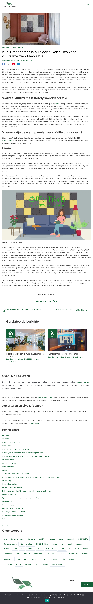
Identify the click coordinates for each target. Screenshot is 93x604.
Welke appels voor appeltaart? (13, 508)
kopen (62, 548)
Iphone (39, 548)
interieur (31, 548)
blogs (79, 382)
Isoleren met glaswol (9, 463)
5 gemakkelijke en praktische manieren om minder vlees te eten (25, 456)
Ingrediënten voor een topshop (63, 354)
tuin (63, 559)
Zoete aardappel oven (10, 505)
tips (44, 559)
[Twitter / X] (8, 64)
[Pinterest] (13, 64)
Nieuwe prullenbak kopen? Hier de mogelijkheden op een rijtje (23, 310)
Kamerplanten (51, 548)
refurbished (8, 559)
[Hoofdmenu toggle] (88, 5)
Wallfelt (57, 104)
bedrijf (41, 539)
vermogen (73, 559)
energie (54, 544)
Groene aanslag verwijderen (12, 515)
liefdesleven (8, 554)
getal (70, 544)
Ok (47, 601)
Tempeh (5, 526)
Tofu (4, 522)
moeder (27, 554)
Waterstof (5, 439)
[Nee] (90, 598)
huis (22, 548)
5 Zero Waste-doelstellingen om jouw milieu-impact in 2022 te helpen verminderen (32, 477)
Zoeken (71, 580)
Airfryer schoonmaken (10, 494)
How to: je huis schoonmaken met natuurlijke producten (22, 453)
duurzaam (83, 539)
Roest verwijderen (8, 467)
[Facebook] (3, 64)
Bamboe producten (17, 539)
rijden (26, 559)
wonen (18, 564)
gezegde (78, 544)
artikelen (86, 382)
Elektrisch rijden (42, 544)
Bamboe (5, 519)
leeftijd (86, 549)
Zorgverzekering (58, 564)
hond (15, 548)
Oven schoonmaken (9, 484)
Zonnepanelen (42, 564)
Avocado (5, 435)
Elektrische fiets (26, 544)
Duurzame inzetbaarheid (11, 442)
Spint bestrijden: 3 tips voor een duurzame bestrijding (21, 498)
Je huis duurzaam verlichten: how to (15, 473)
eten (62, 544)
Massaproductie (8, 460)
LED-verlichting (73, 548)
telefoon (35, 559)
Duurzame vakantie (10, 544)
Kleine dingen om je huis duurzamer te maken (25, 355)
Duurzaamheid (7, 140)
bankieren (31, 539)
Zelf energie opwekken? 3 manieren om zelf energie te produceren (26, 491)
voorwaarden (35, 423)
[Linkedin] (18, 64)
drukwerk (70, 539)
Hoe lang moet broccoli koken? (13, 512)
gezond (6, 548)
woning (28, 564)
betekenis (51, 539)
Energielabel (6, 446)
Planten (85, 554)
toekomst (54, 559)
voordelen (8, 564)
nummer (62, 554)
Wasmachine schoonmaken (12, 487)
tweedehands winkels (45, 397)
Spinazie (5, 470)
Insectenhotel (7, 501)
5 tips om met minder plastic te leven (15, 449)
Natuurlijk (50, 554)
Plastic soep (6, 481)
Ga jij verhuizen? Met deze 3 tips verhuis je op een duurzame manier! (72, 310)
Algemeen (6, 47)
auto (5, 539)
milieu (18, 554)
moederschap (38, 554)
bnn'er (61, 539)
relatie (18, 559)
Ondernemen (74, 554)
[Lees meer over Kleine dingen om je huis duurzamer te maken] (25, 340)
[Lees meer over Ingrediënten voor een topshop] (67, 340)
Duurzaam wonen (16, 47)
